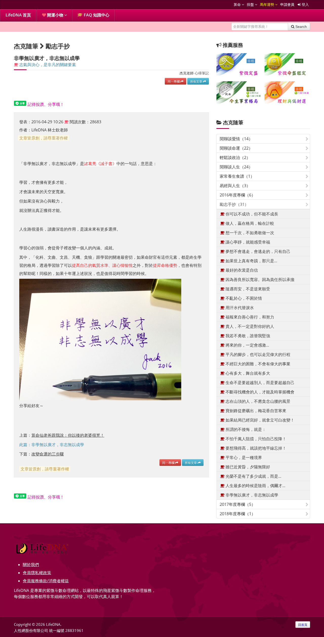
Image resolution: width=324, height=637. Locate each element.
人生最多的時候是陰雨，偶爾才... (255, 485)
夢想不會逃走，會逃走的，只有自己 (257, 251)
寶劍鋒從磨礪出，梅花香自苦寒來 (255, 410)
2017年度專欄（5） (237, 504)
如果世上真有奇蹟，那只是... (251, 261)
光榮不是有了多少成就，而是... (253, 476)
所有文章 (196, 81)
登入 (305, 4)
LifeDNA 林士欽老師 (49, 130)
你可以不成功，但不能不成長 (251, 214)
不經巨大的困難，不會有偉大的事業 (257, 364)
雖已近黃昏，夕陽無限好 (247, 467)
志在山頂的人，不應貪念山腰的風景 (257, 401)
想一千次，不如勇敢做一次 (249, 232)
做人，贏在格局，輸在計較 (249, 223)
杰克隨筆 (233, 122)
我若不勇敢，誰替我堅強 (247, 336)
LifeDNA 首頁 (18, 15)
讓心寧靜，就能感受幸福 (247, 242)
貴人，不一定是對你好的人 (249, 326)
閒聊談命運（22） (236, 148)
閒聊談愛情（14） (236, 139)
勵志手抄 (58, 46)
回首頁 (302, 625)
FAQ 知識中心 (96, 15)
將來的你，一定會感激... (247, 345)
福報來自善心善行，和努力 (249, 317)
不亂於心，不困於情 (243, 298)
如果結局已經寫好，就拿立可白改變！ (259, 420)
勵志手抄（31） (234, 204)
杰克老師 (186, 73)
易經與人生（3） (235, 185)
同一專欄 (174, 81)
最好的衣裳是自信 (241, 270)
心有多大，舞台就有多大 (247, 373)
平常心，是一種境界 (243, 457)
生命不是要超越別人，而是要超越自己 (259, 382)
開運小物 (55, 15)
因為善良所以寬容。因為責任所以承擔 (259, 279)
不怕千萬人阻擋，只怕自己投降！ (255, 439)
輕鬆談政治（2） (235, 157)
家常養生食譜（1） (237, 176)
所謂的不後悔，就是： (245, 429)
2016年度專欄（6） (237, 195)
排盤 (251, 4)
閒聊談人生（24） (236, 167)
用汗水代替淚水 (239, 307)
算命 (238, 4)
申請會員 (287, 4)
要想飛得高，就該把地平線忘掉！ (255, 448)
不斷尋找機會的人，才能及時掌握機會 (259, 392)
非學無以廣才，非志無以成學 (251, 495)
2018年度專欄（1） (237, 513)
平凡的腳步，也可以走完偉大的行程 (257, 354)
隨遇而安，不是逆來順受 (247, 289)
